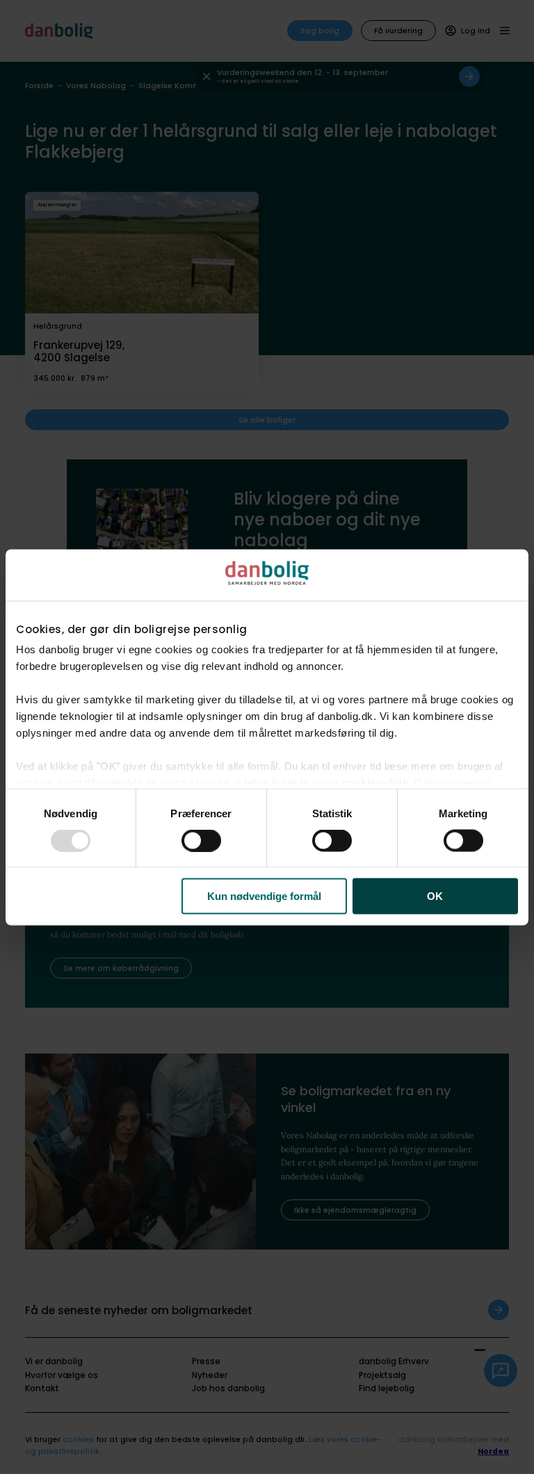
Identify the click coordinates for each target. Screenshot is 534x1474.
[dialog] (267, 737)
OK (435, 896)
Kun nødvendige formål (264, 896)
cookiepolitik (375, 783)
